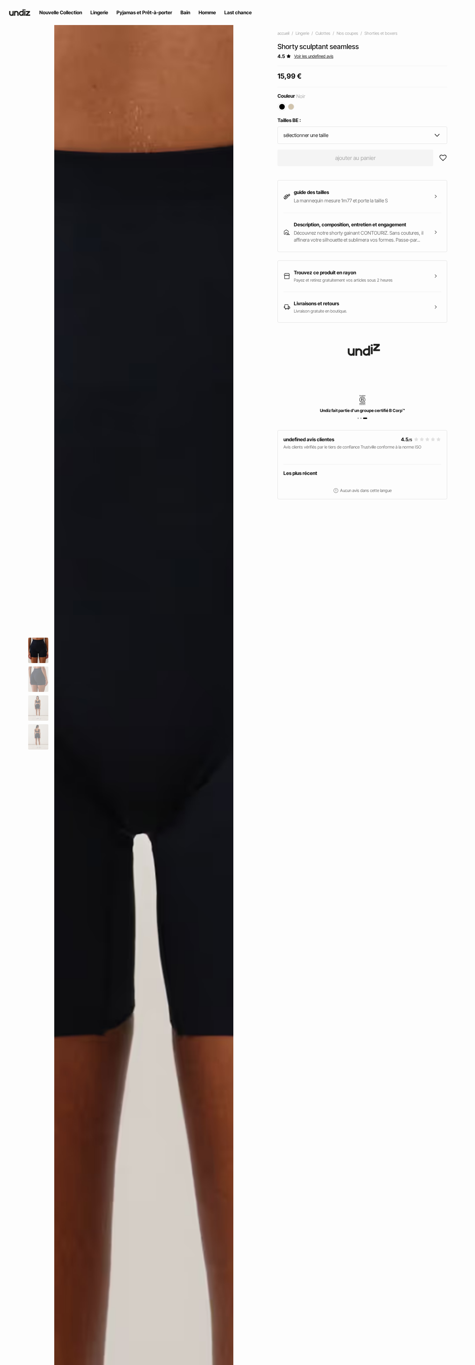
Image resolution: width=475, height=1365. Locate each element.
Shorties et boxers (380, 33)
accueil (283, 33)
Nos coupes (347, 33)
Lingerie (302, 33)
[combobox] (362, 135)
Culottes (322, 33)
